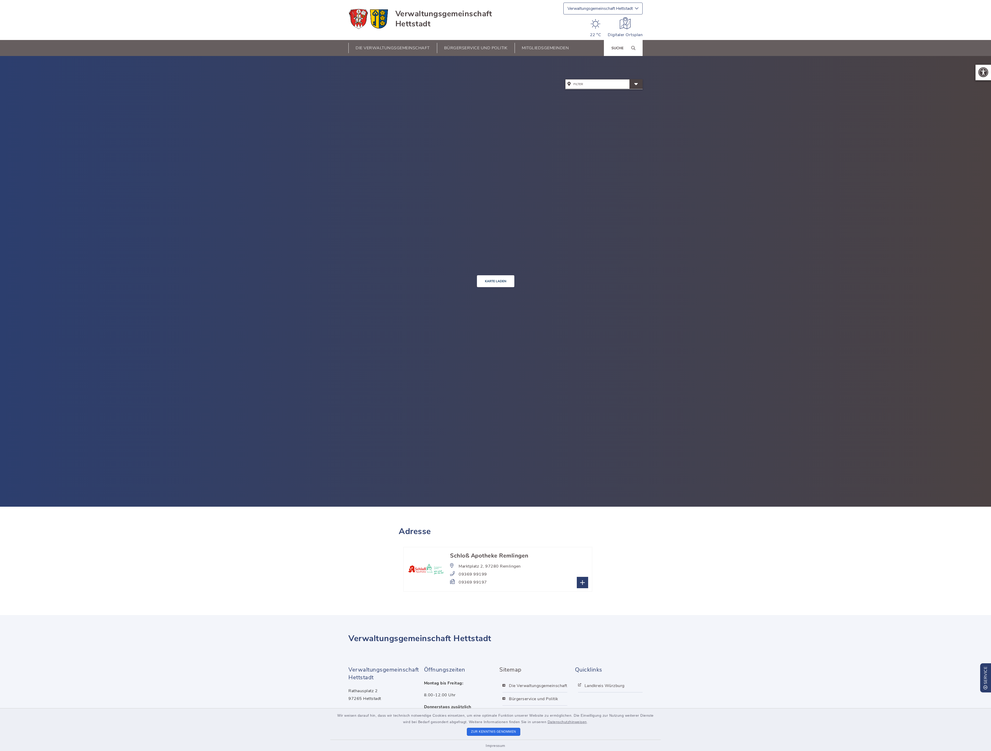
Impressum (495, 746)
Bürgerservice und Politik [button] (476, 48)
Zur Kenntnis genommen (493, 731)
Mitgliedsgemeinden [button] (545, 48)
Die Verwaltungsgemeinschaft (538, 686)
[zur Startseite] (368, 19)
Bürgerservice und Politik (533, 699)
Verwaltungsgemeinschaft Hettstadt (443, 19)
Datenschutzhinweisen (567, 722)
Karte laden (495, 281)
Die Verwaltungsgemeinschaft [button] (393, 48)
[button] (983, 72)
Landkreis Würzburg (605, 686)
